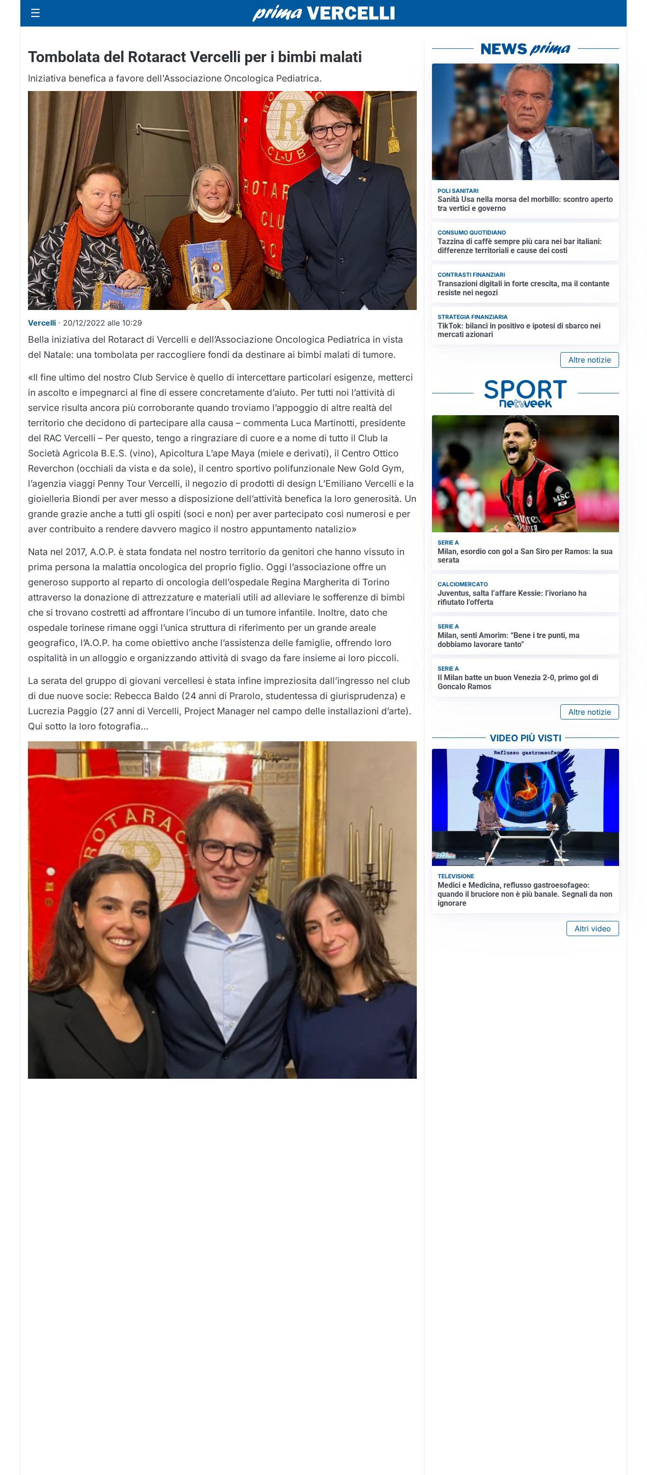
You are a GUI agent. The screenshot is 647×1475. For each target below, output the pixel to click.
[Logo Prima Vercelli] (323, 13)
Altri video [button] (593, 928)
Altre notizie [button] (589, 359)
